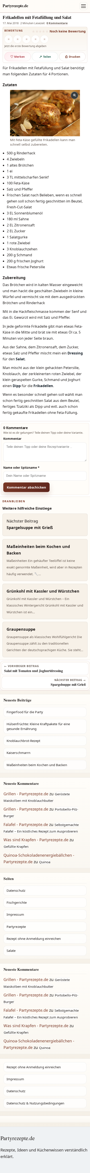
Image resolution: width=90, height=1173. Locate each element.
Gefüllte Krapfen (16, 846)
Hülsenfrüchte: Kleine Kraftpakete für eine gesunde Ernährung (38, 726)
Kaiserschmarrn (18, 752)
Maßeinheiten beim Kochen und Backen (37, 765)
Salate (11, 950)
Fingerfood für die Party (25, 712)
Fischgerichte (17, 902)
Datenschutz (16, 890)
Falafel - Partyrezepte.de (25, 824)
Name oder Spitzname (21, 467)
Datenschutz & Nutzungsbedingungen (35, 1103)
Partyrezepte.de (15, 5)
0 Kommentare (57, 23)
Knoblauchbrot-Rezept (23, 740)
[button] (45, 113)
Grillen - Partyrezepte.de (25, 793)
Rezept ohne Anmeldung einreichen (34, 938)
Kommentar (12, 439)
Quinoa (44, 862)
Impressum (15, 914)
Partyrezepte (16, 926)
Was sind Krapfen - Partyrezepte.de (35, 839)
